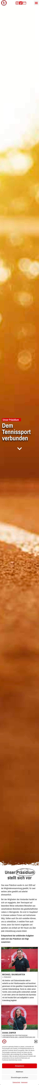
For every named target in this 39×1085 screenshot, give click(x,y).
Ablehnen (19, 1072)
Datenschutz (16, 1082)
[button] (36, 1041)
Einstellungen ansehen (19, 1077)
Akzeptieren (19, 1066)
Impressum (24, 1082)
